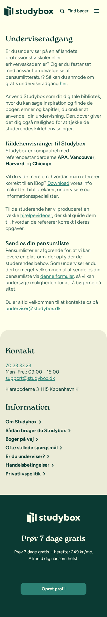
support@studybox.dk (30, 378)
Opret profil (54, 588)
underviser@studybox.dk (33, 308)
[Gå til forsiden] (29, 11)
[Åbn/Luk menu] (97, 11)
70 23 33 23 (18, 365)
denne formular (57, 276)
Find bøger (77, 10)
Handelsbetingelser (27, 465)
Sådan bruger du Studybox (35, 430)
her (63, 83)
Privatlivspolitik (23, 474)
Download (58, 183)
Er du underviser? (25, 456)
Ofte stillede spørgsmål (31, 448)
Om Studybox (21, 422)
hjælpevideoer (36, 215)
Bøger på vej (19, 439)
